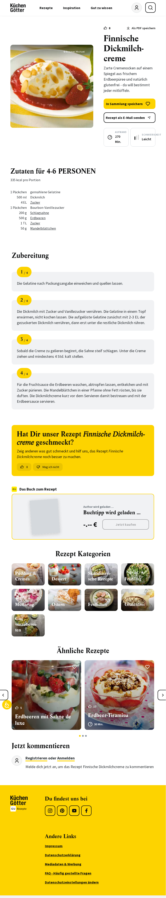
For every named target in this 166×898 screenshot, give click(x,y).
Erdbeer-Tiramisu (108, 715)
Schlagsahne (39, 213)
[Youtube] (74, 810)
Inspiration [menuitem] (71, 8)
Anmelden (66, 758)
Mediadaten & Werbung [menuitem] (63, 864)
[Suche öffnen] (150, 7)
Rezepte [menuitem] (46, 8)
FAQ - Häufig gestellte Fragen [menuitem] (68, 873)
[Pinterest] (62, 810)
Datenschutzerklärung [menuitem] (63, 855)
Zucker (35, 202)
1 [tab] (80, 736)
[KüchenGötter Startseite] (18, 8)
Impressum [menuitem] (54, 846)
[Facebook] (86, 810)
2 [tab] (83, 736)
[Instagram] (50, 810)
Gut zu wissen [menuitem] (101, 8)
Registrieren (36, 758)
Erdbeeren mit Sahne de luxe (43, 720)
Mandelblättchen (43, 228)
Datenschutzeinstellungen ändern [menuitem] (72, 882)
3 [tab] (86, 736)
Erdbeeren (38, 218)
